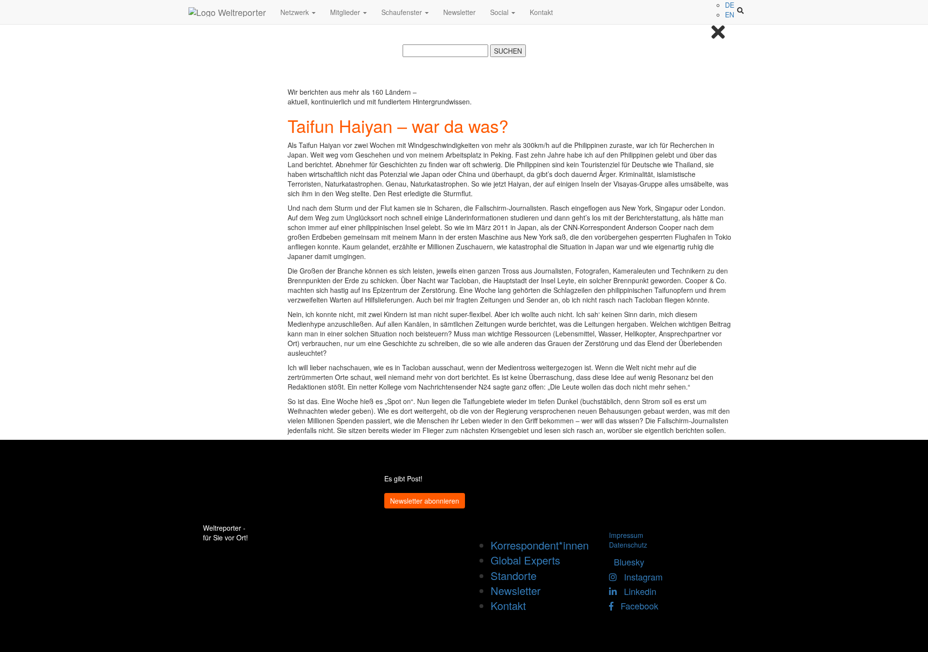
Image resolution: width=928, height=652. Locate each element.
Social (500, 12)
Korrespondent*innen (540, 544)
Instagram (640, 576)
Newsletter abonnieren (424, 501)
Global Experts (525, 559)
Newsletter (459, 12)
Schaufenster (402, 12)
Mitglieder (346, 12)
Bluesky (626, 561)
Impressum (626, 535)
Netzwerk (295, 12)
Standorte (513, 575)
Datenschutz (628, 545)
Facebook (635, 605)
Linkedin (636, 591)
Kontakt (541, 12)
